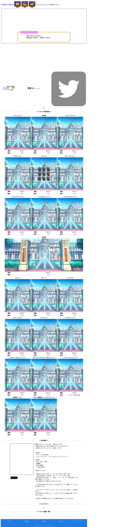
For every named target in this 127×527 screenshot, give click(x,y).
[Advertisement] (44, 57)
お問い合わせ (61, 521)
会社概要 (44, 521)
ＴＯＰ (9, 521)
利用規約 (27, 521)
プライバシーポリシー (78, 521)
